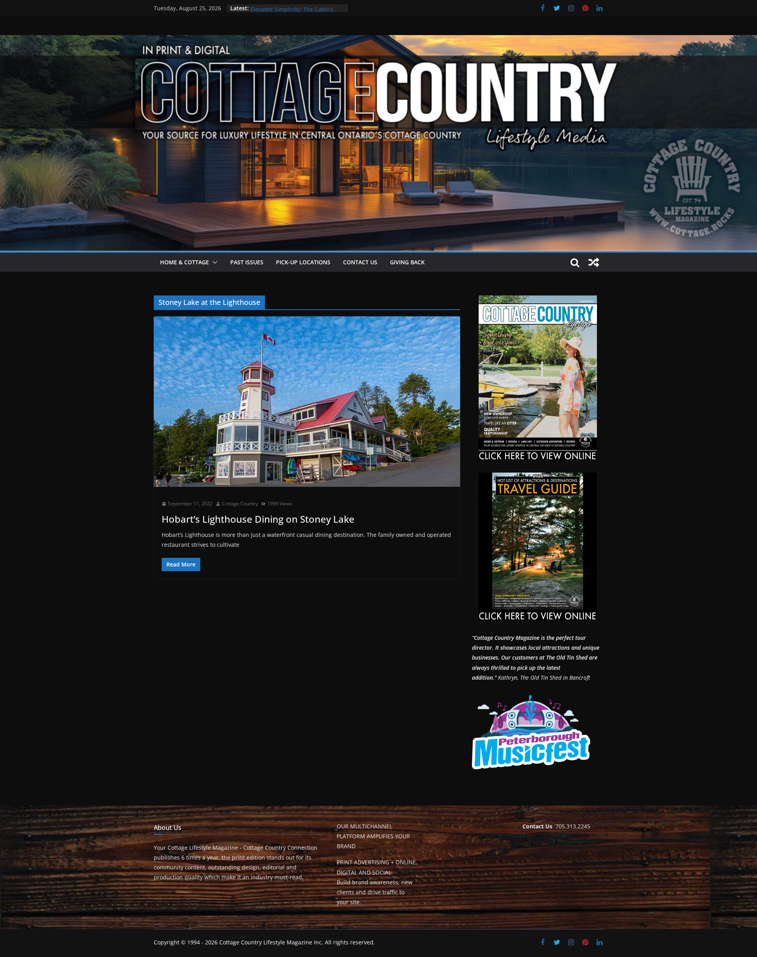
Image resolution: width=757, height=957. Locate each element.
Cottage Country (240, 503)
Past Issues (246, 262)
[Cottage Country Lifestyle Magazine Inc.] (378, 40)
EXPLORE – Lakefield (276, 8)
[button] (213, 262)
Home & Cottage (184, 262)
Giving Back (407, 262)
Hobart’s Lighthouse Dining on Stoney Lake (258, 518)
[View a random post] (593, 262)
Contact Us (360, 262)
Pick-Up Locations (303, 262)
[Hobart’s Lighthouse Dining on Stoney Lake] (307, 401)
